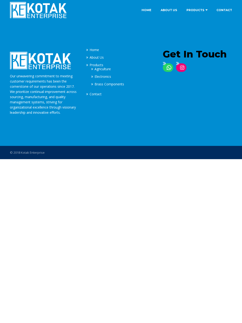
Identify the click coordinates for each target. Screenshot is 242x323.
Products (195, 10)
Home (146, 10)
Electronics (103, 76)
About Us (169, 10)
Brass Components (109, 84)
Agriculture (103, 69)
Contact (224, 10)
